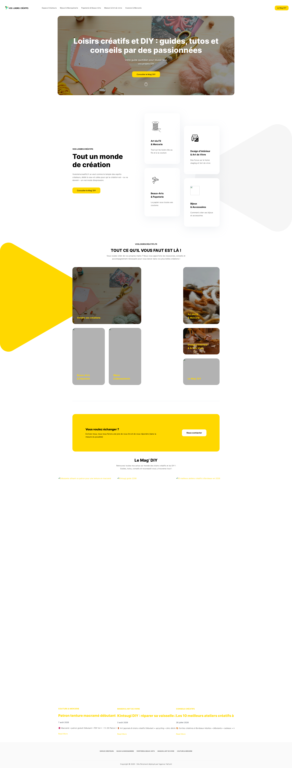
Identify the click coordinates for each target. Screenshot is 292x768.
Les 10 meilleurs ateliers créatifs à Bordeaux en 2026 (220, 716)
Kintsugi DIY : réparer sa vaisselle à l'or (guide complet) (164, 716)
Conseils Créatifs (185, 709)
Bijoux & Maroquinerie (69, 8)
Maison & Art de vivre (113, 8)
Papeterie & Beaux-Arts (91, 8)
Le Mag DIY (281, 8)
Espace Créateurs (49, 8)
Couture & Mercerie (133, 8)
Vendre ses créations (88, 317)
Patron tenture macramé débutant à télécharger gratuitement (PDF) (115, 715)
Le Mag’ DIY (194, 378)
